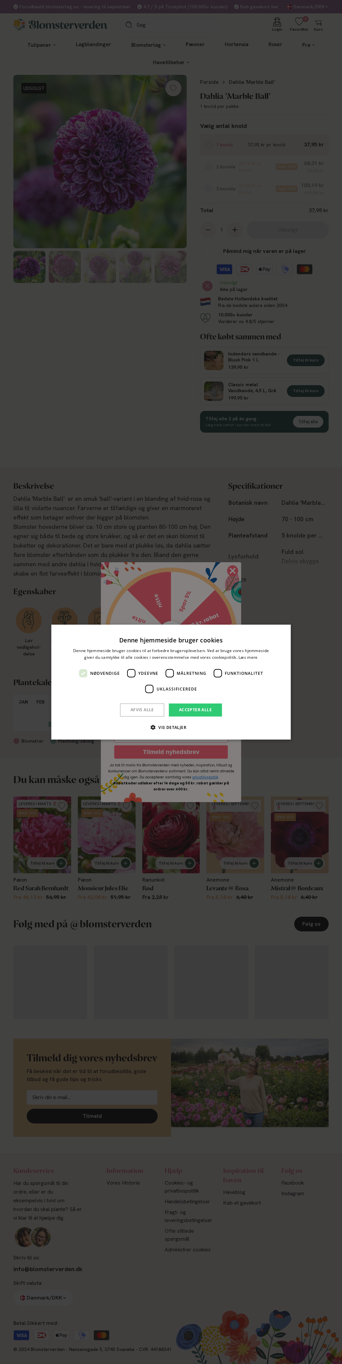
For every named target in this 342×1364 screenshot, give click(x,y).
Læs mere (248, 657)
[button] (171, 727)
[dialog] (171, 681)
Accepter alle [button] (195, 710)
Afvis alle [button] (142, 710)
